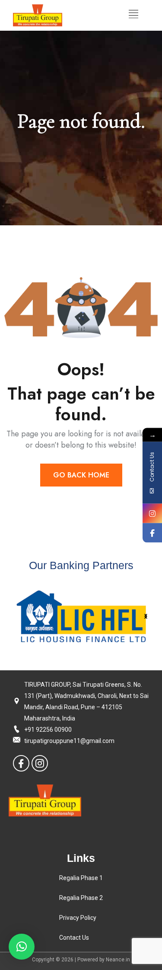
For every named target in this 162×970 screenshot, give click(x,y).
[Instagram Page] (152, 513)
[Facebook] (21, 763)
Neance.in (118, 960)
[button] (146, 616)
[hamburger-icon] (133, 15)
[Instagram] (40, 763)
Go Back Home (81, 475)
